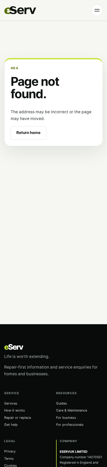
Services (10, 403)
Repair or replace (17, 418)
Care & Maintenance (71, 410)
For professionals (70, 425)
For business (66, 418)
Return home (28, 132)
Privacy (10, 451)
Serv (13, 346)
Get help (11, 425)
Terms (9, 459)
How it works (14, 410)
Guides (61, 403)
